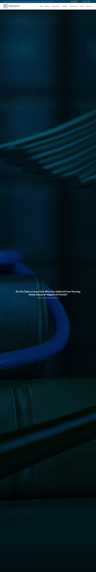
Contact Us (88, 6)
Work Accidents (73, 6)
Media (81, 6)
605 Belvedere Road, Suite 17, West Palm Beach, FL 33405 (13, 1)
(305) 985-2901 (51, 1)
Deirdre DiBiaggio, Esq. (52, 297)
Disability (64, 6)
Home (41, 6)
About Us (47, 6)
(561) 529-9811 (41, 1)
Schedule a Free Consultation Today (30, 1)
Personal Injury (55, 6)
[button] (50, 6)
